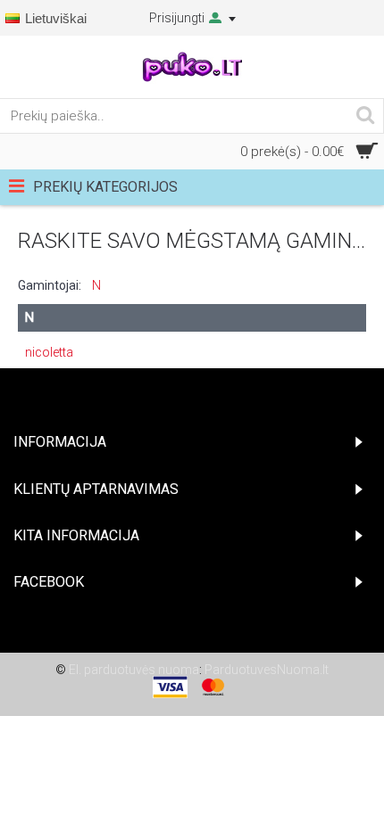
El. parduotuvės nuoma (134, 669)
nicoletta (49, 352)
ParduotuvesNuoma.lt (267, 669)
